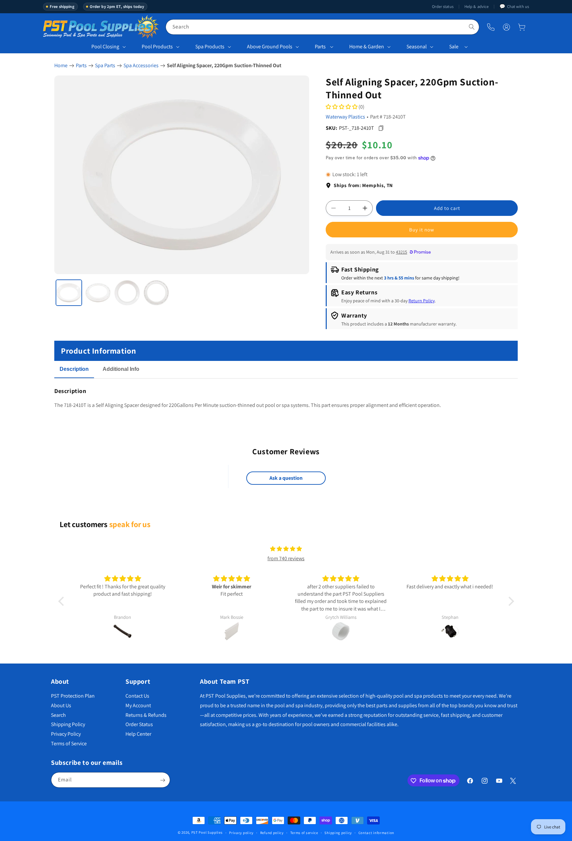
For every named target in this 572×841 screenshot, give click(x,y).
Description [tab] (74, 369)
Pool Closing (105, 46)
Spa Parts (105, 65)
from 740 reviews (286, 558)
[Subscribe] (162, 780)
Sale (453, 46)
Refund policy (272, 832)
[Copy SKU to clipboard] (380, 127)
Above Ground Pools (269, 46)
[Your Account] (506, 27)
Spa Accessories (141, 65)
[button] (521, 27)
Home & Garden (366, 46)
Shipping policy (338, 832)
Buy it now (421, 229)
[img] (286, 549)
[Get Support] (490, 27)
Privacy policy (241, 832)
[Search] (471, 27)
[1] (69, 292)
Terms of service (304, 832)
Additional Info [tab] (121, 369)
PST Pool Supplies (207, 832)
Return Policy (421, 301)
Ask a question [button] (286, 478)
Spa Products (209, 46)
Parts (320, 46)
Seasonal (416, 46)
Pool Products (157, 46)
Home (61, 65)
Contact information (376, 832)
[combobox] (322, 27)
